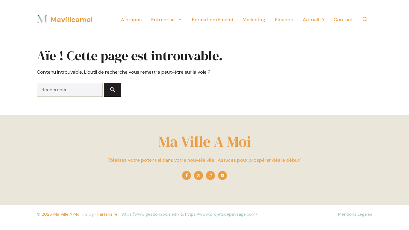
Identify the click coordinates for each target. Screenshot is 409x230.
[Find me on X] (198, 175)
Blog (89, 214)
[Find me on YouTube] (222, 175)
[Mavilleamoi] (42, 19)
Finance (284, 19)
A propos (131, 19)
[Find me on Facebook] (186, 175)
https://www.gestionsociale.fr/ (150, 214)
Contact (343, 19)
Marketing (254, 19)
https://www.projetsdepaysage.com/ (221, 214)
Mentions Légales (355, 214)
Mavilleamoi (71, 19)
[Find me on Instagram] (210, 175)
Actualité (313, 19)
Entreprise (163, 19)
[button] (365, 19)
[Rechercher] (112, 90)
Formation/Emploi (212, 19)
